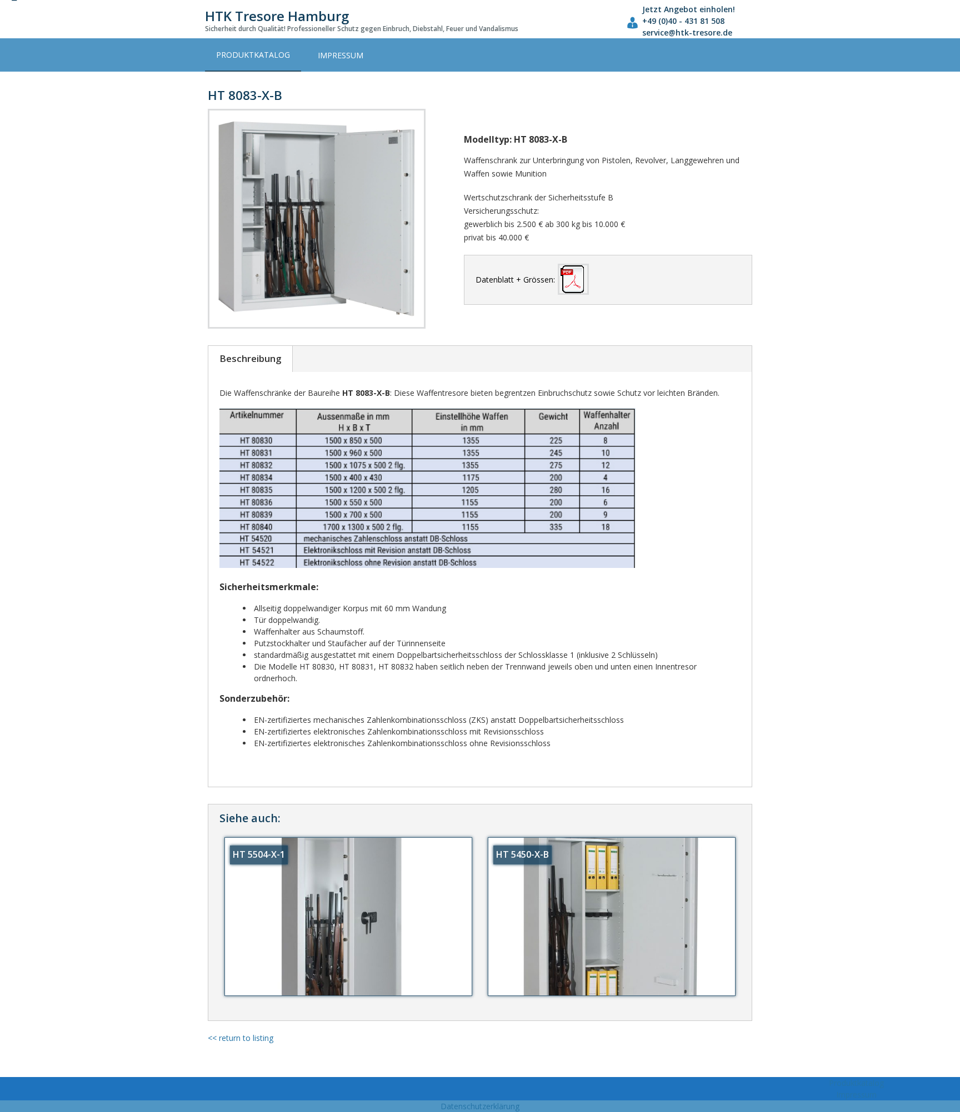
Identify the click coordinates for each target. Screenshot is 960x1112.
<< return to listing (240, 1038)
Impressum (340, 55)
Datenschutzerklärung (480, 1106)
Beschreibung (250, 358)
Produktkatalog (253, 54)
